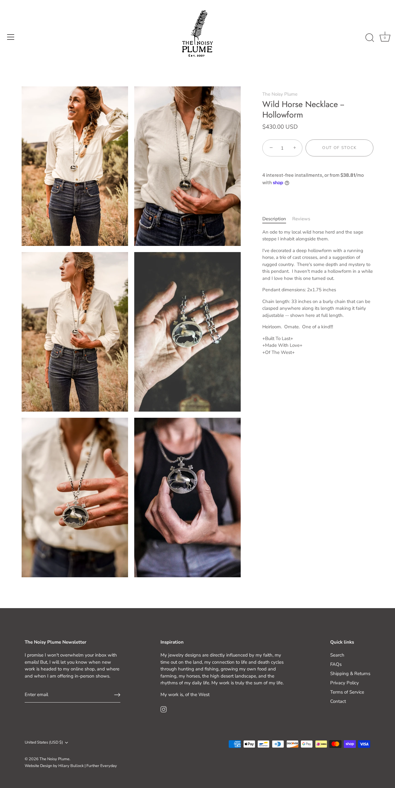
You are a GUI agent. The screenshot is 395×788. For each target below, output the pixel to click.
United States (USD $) (44, 742)
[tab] (277, 219)
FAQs (336, 664)
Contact (338, 701)
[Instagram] (163, 709)
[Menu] (11, 37)
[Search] (369, 38)
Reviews (301, 219)
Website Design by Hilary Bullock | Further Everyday (71, 766)
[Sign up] (117, 695)
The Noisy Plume (279, 94)
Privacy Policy (344, 683)
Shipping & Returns (350, 673)
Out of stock (339, 148)
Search (337, 655)
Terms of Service (347, 692)
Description (274, 219)
